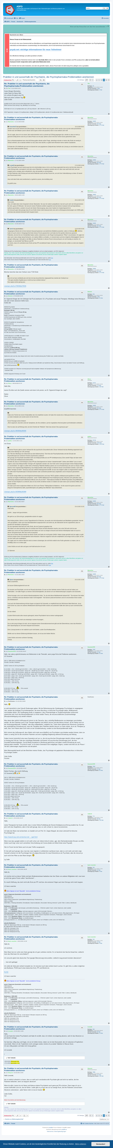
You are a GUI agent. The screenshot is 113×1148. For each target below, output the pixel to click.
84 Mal (98, 1031)
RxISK (6, 972)
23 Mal (98, 652)
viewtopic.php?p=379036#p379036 (15, 286)
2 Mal (100, 89)
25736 (94, 440)
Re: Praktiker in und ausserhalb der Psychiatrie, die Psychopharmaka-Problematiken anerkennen (26, 85)
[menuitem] (16, 18)
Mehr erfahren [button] (80, 1144)
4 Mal (98, 88)
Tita (89, 83)
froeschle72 (13, 126)
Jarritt (11, 228)
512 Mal (99, 1074)
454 (94, 294)
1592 (94, 649)
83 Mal (101, 653)
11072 (94, 382)
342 (94, 867)
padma (89, 436)
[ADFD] (10, 9)
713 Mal (99, 385)
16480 (94, 121)
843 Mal (99, 123)
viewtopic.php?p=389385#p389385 (15, 431)
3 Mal (98, 296)
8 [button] (106, 80)
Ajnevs (12, 579)
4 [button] (96, 80)
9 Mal (100, 871)
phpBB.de (64, 1129)
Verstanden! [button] (100, 1144)
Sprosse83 (13, 506)
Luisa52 (12, 165)
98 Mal (98, 818)
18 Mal (98, 870)
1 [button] (92, 80)
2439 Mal (99, 442)
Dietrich (90, 291)
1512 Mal (101, 444)
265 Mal (101, 1076)
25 (93, 86)
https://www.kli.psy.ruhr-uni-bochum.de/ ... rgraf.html (21, 837)
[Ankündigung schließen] (108, 26)
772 (94, 816)
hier (52, 258)
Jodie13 (90, 813)
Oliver (89, 379)
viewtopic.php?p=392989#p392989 (15, 492)
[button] (86, 80)
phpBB (50, 1127)
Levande (90, 1026)
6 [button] (101, 80)
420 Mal (101, 386)
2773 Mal (101, 125)
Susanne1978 (91, 647)
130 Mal (101, 820)
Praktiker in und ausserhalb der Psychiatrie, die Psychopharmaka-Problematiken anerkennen (48, 77)
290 (94, 1029)
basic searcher (92, 865)
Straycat (90, 1068)
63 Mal (101, 298)
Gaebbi (12, 200)
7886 (94, 1072)
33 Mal (101, 1033)
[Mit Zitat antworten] (82, 84)
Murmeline (90, 117)
